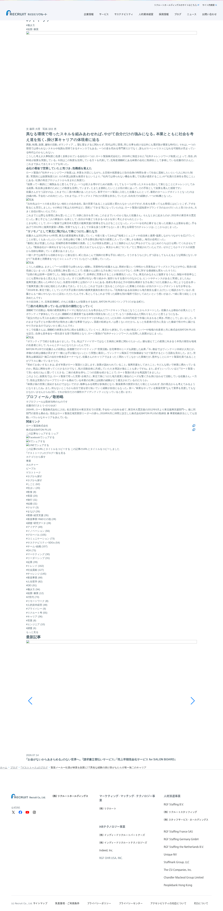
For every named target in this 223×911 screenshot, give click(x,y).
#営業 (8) (31, 620)
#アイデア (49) (34, 527)
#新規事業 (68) (34, 577)
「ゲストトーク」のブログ (34, 767)
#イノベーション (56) (38, 531)
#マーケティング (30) (38, 554)
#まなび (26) (33, 511)
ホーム (3, 767)
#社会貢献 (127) (35, 569)
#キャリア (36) (34, 616)
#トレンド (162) (35, 565)
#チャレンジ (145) (36, 573)
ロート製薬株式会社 (37, 425)
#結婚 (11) (31, 503)
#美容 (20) (32, 495)
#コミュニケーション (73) (40, 538)
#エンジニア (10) (35, 624)
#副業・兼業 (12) (35, 593)
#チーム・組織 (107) (37, 546)
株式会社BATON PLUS (38, 429)
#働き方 (30, 25)
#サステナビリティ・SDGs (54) (43, 542)
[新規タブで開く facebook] (20, 812)
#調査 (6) (31, 628)
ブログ (14, 767)
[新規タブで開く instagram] (34, 812)
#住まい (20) (33, 488)
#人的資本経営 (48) (36, 604)
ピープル (31, 468)
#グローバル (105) (36, 534)
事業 (28, 460)
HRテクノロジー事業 (112, 827)
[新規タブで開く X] (13, 812)
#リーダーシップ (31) (38, 558)
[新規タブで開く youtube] (27, 812)
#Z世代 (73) (32, 597)
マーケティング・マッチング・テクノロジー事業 (127, 798)
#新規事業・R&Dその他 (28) (41, 519)
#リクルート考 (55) (36, 612)
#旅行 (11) (31, 499)
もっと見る (32, 632)
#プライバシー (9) (36, 608)
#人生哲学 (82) (34, 581)
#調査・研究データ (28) (38, 523)
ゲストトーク (33, 472)
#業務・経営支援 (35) (37, 515)
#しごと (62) (33, 484)
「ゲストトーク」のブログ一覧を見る (46, 453)
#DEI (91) (31, 585)
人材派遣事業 (172, 796)
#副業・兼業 (32, 29)
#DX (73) (31, 550)
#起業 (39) (32, 562)
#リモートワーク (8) (37, 601)
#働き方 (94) (33, 589)
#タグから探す (34, 480)
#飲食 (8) (31, 492)
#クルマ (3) (32, 507)
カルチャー (32, 464)
